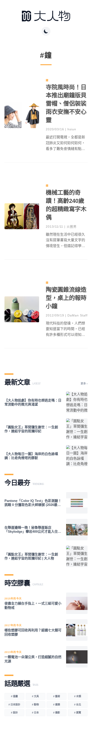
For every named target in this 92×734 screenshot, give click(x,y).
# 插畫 (14, 696)
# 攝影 (56, 712)
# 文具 (35, 696)
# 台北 (77, 704)
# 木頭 (77, 696)
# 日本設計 (14, 704)
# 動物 (35, 704)
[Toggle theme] (46, 31)
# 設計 (14, 712)
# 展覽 (77, 712)
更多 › (84, 383)
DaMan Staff (77, 315)
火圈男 (72, 226)
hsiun (71, 129)
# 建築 (56, 704)
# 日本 (35, 712)
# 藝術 (56, 696)
